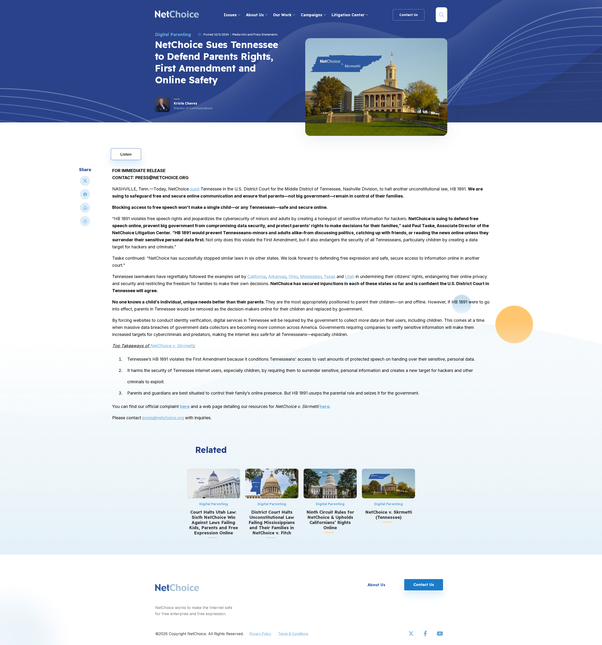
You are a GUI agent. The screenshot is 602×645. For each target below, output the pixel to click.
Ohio (293, 276)
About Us (255, 14)
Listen (126, 154)
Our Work (283, 14)
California (256, 276)
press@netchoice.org (163, 417)
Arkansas (277, 276)
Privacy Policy (260, 634)
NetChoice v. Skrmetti (172, 345)
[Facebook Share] (85, 196)
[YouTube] (440, 633)
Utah (349, 276)
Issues (231, 14)
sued (194, 188)
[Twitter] (411, 633)
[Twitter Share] (85, 182)
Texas (329, 276)
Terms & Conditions (293, 634)
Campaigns (312, 14)
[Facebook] (426, 633)
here (185, 406)
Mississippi (310, 276)
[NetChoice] (177, 15)
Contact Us (408, 15)
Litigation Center (349, 14)
